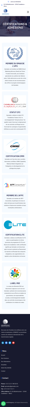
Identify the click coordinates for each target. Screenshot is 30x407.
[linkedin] (2, 342)
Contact (3, 371)
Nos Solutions (5, 358)
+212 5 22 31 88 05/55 (15, 1)
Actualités (4, 364)
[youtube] (13, 342)
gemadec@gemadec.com (11, 386)
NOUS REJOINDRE (6, 368)
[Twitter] (10, 342)
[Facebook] (6, 342)
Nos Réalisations (5, 361)
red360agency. (10, 402)
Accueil (3, 355)
